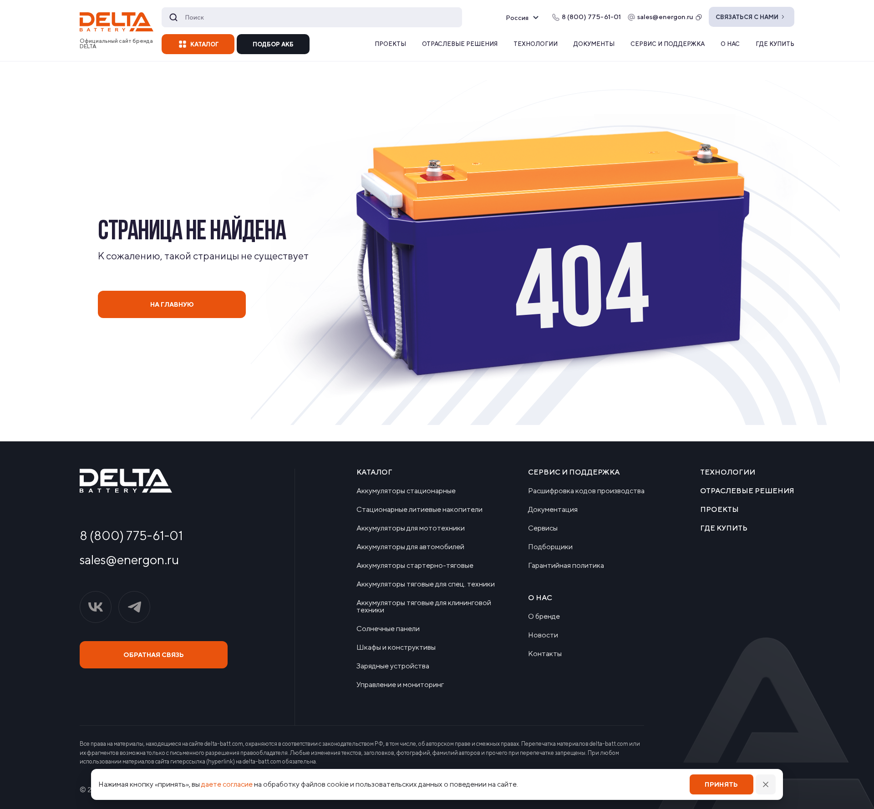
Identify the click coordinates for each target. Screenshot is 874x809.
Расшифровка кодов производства (586, 491)
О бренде (544, 616)
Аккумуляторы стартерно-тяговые (414, 565)
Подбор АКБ (273, 44)
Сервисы (543, 528)
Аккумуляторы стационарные (406, 491)
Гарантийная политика (566, 565)
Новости (543, 635)
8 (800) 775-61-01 (131, 535)
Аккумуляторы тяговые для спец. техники (425, 584)
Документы (594, 43)
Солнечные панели (388, 628)
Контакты (545, 653)
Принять (721, 784)
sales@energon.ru (665, 16)
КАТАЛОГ (204, 44)
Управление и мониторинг (400, 684)
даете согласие (227, 784)
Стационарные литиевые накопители (419, 509)
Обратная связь (153, 654)
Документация (553, 509)
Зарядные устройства (392, 666)
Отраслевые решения (460, 43)
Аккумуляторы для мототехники (410, 528)
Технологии (535, 43)
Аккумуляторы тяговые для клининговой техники (423, 606)
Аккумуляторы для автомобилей (410, 547)
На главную (172, 304)
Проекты (390, 43)
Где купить (775, 43)
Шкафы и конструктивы (396, 647)
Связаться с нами (747, 17)
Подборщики (550, 547)
